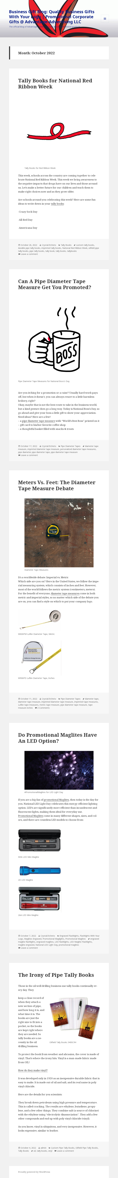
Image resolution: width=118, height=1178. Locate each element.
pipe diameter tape (41, 452)
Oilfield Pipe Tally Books (87, 1147)
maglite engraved (26, 944)
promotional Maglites (56, 799)
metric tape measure (49, 704)
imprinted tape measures (86, 701)
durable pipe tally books (29, 248)
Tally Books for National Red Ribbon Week (55, 83)
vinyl (50, 1150)
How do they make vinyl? (33, 1070)
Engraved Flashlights (69, 935)
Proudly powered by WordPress (34, 1172)
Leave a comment (29, 254)
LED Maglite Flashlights (81, 941)
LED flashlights (62, 941)
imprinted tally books (51, 248)
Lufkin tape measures (28, 704)
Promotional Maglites (30, 815)
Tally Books (66, 245)
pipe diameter (24, 452)
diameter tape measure (29, 701)
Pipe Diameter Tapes (70, 446)
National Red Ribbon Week (74, 248)
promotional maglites (69, 944)
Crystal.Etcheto (49, 245)
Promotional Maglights (53, 938)
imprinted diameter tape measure (43, 449)
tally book (50, 251)
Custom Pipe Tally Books (62, 1147)
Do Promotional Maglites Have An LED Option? (57, 737)
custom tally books (85, 245)
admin (43, 1147)
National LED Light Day (47, 944)
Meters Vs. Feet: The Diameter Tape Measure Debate (57, 485)
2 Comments (43, 707)
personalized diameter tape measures (78, 449)
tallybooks (72, 251)
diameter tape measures (65, 593)
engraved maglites (45, 941)
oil (35, 1150)
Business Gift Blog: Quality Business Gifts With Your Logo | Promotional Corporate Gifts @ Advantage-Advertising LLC (51, 16)
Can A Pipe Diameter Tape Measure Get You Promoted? (54, 284)
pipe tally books (36, 251)
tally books (57, 203)
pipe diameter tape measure (38, 420)
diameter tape (91, 698)
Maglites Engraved (32, 938)
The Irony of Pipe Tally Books (56, 974)
